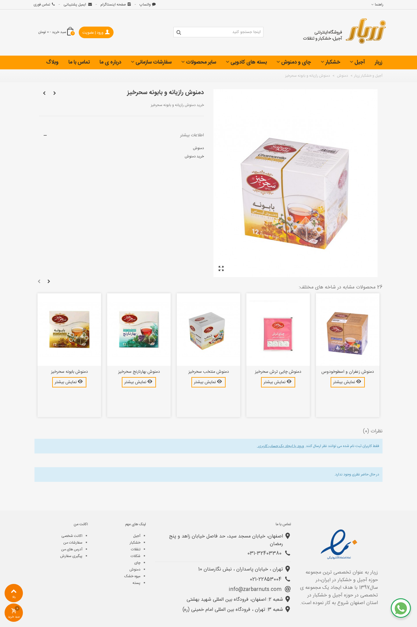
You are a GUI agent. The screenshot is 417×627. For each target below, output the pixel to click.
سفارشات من (72, 543)
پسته (136, 583)
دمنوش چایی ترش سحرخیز (278, 372)
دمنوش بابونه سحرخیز (69, 372)
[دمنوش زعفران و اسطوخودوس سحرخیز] (347, 329)
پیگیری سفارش (71, 556)
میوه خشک (132, 576)
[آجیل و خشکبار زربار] (344, 33)
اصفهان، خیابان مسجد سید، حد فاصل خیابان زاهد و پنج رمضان (226, 540)
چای (137, 563)
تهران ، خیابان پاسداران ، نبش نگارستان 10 (240, 569)
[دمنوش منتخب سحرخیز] (208, 329)
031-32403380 (265, 553)
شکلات (135, 556)
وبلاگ (52, 62)
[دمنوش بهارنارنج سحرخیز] (139, 329)
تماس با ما (79, 62)
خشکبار (332, 62)
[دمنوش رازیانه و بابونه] (221, 269)
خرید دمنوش (194, 156)
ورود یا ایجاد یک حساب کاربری (280, 446)
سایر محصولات (201, 62)
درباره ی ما (110, 62)
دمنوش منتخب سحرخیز (208, 372)
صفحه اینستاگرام (113, 5)
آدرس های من (71, 549)
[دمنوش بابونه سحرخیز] (69, 329)
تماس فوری (42, 5)
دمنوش (198, 148)
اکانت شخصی (71, 536)
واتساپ (145, 5)
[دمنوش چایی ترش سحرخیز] (278, 329)
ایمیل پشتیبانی (75, 5)
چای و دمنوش (296, 62)
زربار (378, 62)
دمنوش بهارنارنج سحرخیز (139, 372)
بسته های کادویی (248, 62)
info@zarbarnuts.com (256, 589)
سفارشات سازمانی (154, 62)
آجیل (359, 62)
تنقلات (135, 549)
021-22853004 (266, 579)
